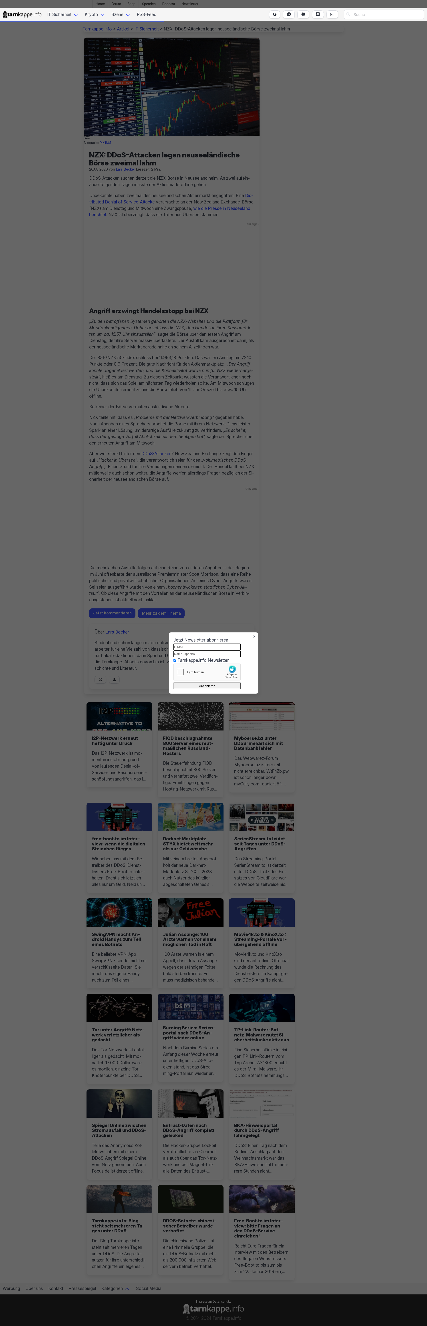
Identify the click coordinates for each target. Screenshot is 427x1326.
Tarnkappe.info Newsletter (203, 660)
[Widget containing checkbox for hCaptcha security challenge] (207, 672)
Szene (117, 14)
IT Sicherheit (59, 14)
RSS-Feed (146, 14)
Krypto (91, 14)
